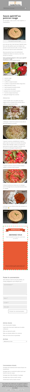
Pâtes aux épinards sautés (9, 331)
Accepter (8, 389)
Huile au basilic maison (15, 377)
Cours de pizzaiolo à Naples (9, 325)
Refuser (14, 389)
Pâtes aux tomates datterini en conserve (12, 333)
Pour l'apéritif (20, 20)
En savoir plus (21, 389)
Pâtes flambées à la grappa (16, 375)
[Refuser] (28, 387)
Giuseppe (7, 20)
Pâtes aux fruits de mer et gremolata (11, 335)
